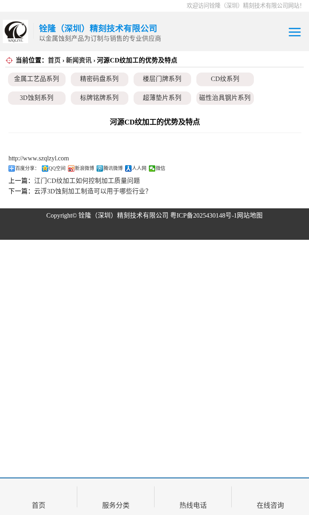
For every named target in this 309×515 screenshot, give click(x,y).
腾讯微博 (113, 168)
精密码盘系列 (99, 78)
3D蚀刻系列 (37, 97)
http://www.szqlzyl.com (38, 158)
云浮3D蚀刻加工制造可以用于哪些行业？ (93, 191)
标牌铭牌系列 (99, 97)
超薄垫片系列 (162, 97)
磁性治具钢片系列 (225, 97)
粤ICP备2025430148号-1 (203, 215)
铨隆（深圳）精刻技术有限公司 (123, 215)
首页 (54, 60)
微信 (160, 168)
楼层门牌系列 (162, 78)
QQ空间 (57, 168)
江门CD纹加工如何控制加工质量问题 (87, 180)
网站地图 (250, 215)
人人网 (139, 168)
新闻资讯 (79, 60)
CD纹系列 (225, 78)
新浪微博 (84, 168)
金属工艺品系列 (36, 78)
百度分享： (27, 168)
